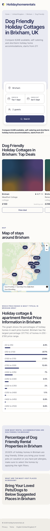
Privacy (5, 527)
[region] (26, 267)
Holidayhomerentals (21, 4)
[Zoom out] (47, 249)
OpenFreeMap (9, 287)
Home (7, 14)
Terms (12, 527)
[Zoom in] (47, 245)
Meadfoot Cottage (9, 197)
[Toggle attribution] (47, 286)
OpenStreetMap (10, 289)
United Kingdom (18, 14)
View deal (22, 210)
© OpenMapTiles (21, 287)
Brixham (29, 14)
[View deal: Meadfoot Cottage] (22, 175)
